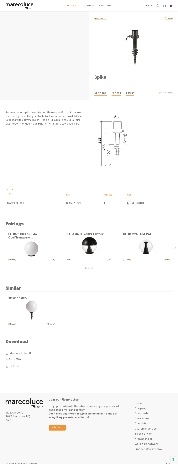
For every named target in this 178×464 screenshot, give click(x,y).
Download (100, 93)
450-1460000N (137, 203)
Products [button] (72, 5)
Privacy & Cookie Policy (148, 449)
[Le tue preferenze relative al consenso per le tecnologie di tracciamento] (173, 459)
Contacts (147, 5)
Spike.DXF (14, 366)
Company (89, 5)
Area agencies (144, 439)
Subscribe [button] (57, 427)
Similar (130, 93)
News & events (144, 418)
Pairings (116, 93)
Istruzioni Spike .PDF (20, 353)
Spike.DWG (14, 359)
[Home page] (19, 5)
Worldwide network (146, 444)
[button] (157, 5)
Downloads (104, 5)
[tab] (86, 268)
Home (138, 403)
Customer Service (146, 429)
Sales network (143, 434)
